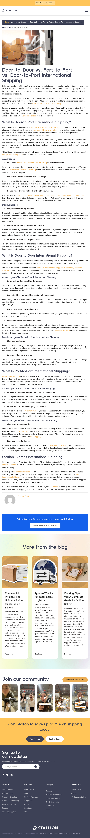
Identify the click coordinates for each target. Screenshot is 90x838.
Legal (78, 833)
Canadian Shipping (9, 797)
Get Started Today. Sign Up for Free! (45, 525)
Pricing (26, 804)
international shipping (59, 445)
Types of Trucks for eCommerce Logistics (44, 596)
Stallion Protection (53, 798)
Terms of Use (70, 833)
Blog (26, 793)
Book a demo (54, 739)
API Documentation (78, 797)
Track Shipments (52, 802)
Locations (28, 808)
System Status (76, 789)
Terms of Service (46, 833)
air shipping (24, 431)
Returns (5, 808)
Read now (9, 654)
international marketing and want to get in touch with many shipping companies (50, 195)
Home (6, 22)
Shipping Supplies (9, 812)
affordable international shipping (44, 127)
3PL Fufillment (7, 789)
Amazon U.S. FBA (9, 804)
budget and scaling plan (12, 154)
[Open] (10, 698)
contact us (53, 486)
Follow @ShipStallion (75, 679)
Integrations (28, 801)
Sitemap (74, 793)
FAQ (25, 812)
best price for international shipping (20, 169)
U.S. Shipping (7, 793)
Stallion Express (9, 464)
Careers (49, 791)
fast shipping (35, 436)
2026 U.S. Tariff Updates (45, 3)
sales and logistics (62, 330)
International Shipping (10, 801)
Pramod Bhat (7, 27)
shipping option (29, 115)
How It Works (29, 789)
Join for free (35, 739)
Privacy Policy (58, 833)
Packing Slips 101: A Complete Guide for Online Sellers (74, 598)
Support (49, 809)
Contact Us (50, 806)
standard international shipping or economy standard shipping (42, 269)
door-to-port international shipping (46, 103)
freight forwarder (32, 410)
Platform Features (31, 797)
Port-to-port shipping (11, 376)
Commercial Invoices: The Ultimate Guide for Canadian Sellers (14, 600)
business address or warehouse (45, 130)
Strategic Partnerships (54, 794)
